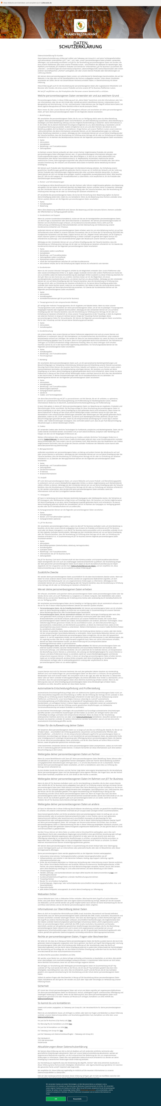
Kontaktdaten (89, 10)
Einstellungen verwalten (87, 1090)
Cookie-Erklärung (50, 439)
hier (112, 873)
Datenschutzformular (84, 717)
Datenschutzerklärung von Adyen (83, 566)
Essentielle (77, 1099)
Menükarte (60, 10)
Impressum (103, 10)
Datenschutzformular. (46, 1017)
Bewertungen (74, 10)
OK (56, 1099)
